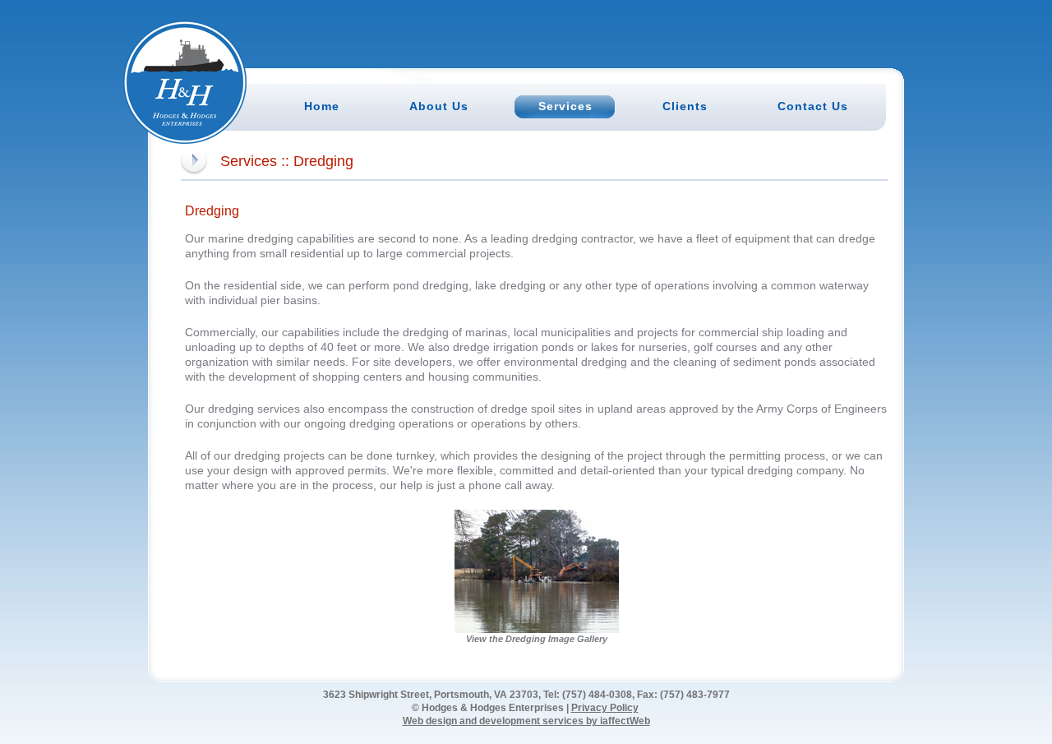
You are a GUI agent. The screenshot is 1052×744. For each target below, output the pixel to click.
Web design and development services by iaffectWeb (526, 721)
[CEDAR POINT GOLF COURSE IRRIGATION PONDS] (536, 515)
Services (248, 161)
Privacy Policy (605, 708)
